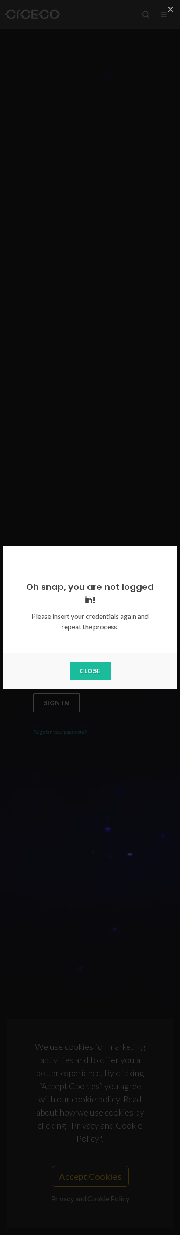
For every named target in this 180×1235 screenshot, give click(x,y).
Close (90, 670)
